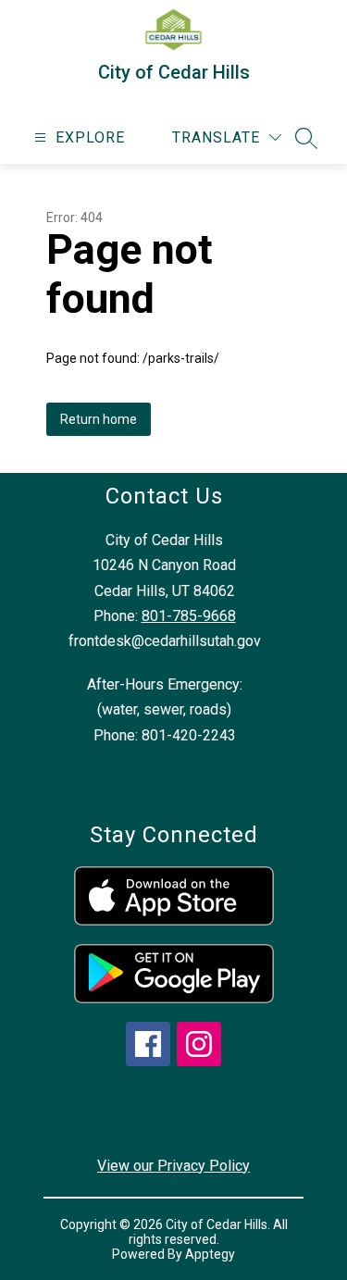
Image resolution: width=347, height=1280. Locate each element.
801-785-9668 (189, 616)
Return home (98, 419)
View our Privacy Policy (173, 1165)
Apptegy (210, 1254)
